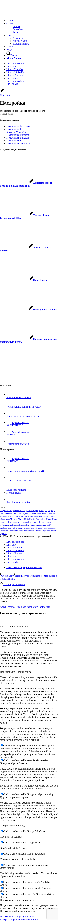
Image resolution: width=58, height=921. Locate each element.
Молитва (13, 519)
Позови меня (13, 492)
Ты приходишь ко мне (18, 444)
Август (3, 510)
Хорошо (39, 531)
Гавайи (15, 513)
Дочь (34, 513)
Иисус (54, 513)
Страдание (4, 531)
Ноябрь (32, 519)
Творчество (13, 531)
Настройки (44, 606)
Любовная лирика (41, 516)
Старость (39, 528)
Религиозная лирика (38, 525)
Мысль (21, 519)
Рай (27, 525)
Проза (35, 522)
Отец (43, 519)
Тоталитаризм (29, 531)
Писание (3, 522)
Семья (20, 528)
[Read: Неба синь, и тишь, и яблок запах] (9, 467)
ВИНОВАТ (12, 434)
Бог (49, 510)
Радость (22, 525)
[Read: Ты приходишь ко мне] (9, 441)
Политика (24, 522)
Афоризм (17, 510)
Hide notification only (26, 606)
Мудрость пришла (16, 489)
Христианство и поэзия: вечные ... (25, 416)
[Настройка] (2, 92)
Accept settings (7, 606)
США (49, 525)
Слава (33, 528)
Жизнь (49, 513)
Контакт (11, 516)
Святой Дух (12, 528)
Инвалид (3, 516)
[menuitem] (32, 20)
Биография (33, 510)
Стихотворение (50, 528)
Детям (21, 513)
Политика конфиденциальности (17, 916)
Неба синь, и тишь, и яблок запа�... (26, 471)
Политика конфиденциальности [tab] (17, 900)
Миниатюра (5, 519)
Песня (54, 519)
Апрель (9, 510)
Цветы (53, 531)
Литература (28, 516)
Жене (44, 513)
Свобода (3, 528)
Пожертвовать (13, 522)
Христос (46, 531)
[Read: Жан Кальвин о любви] (9, 394)
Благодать (43, 510)
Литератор (19, 516)
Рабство (15, 525)
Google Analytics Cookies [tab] (13, 763)
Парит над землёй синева (20, 480)
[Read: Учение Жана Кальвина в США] (9, 403)
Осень (38, 519)
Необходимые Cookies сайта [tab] (15, 671)
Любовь (52, 516)
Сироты (27, 528)
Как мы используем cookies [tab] (15, 626)
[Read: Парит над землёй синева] (9, 477)
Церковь (3, 534)
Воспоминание (6, 513)
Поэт (30, 522)
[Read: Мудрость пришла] (9, 487)
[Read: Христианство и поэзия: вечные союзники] (9, 413)
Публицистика (6, 525)
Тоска (21, 531)
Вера (53, 510)
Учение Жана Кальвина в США (23, 406)
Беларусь (25, 510)
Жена (39, 513)
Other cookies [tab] (7, 867)
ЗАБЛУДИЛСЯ (14, 425)
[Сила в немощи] (24, 15)
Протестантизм (45, 522)
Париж (49, 519)
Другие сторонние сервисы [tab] (15, 797)
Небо (26, 519)
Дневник (5, 95)
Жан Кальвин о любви (18, 397)
